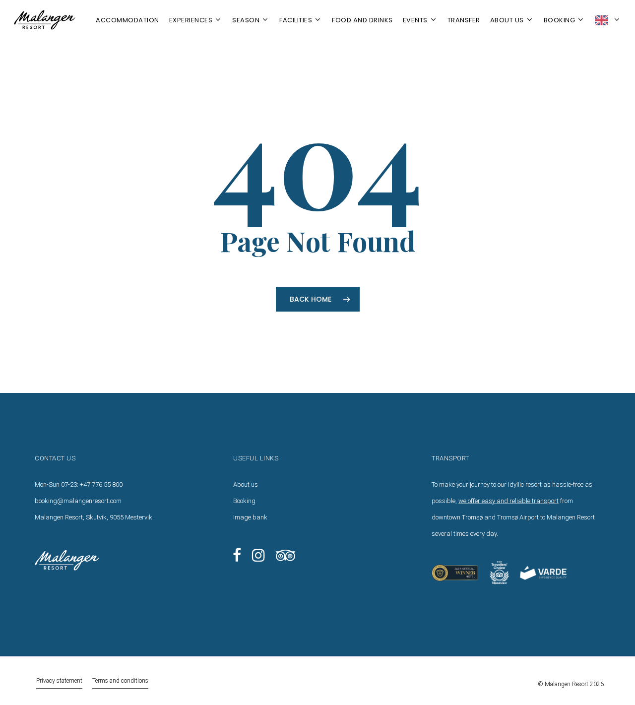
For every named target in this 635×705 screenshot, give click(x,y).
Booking (244, 501)
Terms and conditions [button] (120, 680)
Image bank (250, 517)
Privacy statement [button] (59, 680)
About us (245, 484)
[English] (608, 20)
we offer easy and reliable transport (508, 501)
